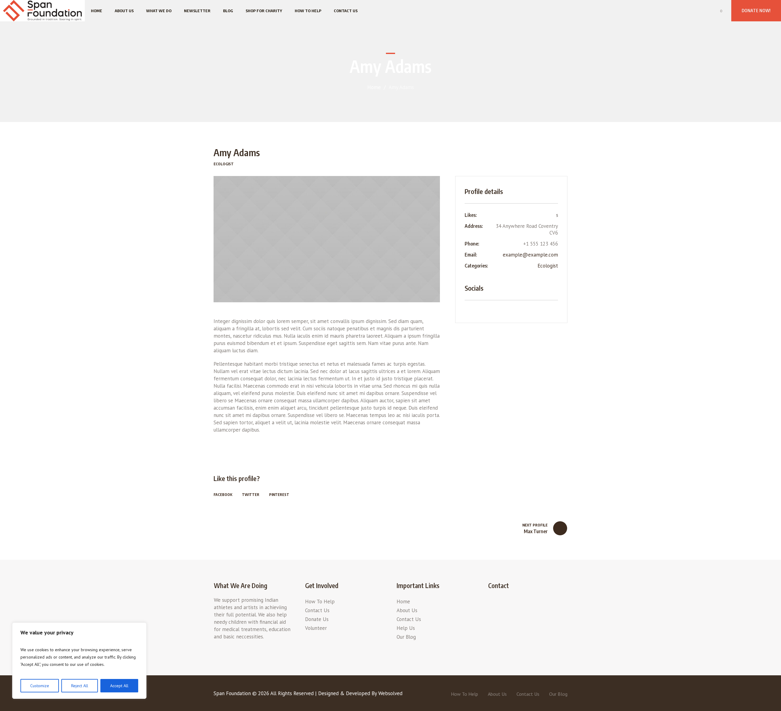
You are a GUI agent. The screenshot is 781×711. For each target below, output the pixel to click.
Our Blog (406, 637)
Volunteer (316, 628)
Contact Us (317, 610)
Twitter (250, 494)
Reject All (79, 685)
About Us (407, 610)
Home (374, 87)
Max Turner (536, 531)
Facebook (223, 494)
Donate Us (317, 619)
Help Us (406, 628)
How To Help (320, 601)
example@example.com (530, 254)
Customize (39, 685)
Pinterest (279, 494)
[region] (79, 661)
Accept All (119, 685)
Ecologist (548, 265)
